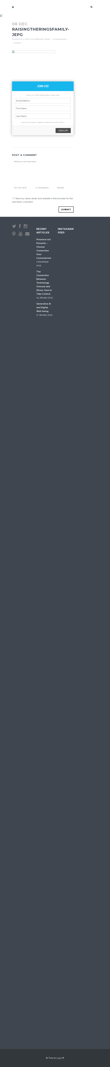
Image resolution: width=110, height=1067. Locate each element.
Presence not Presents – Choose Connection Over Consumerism (43, 248)
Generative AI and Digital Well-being (43, 308)
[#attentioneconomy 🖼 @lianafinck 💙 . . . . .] (65, 716)
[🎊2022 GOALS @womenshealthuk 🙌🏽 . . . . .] (94, 727)
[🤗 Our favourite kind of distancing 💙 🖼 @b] (79, 315)
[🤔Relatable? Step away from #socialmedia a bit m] (94, 526)
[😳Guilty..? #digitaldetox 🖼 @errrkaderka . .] (65, 537)
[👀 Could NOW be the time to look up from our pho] (94, 336)
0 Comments (59, 39)
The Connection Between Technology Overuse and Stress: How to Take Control (44, 282)
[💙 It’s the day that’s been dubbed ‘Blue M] (79, 846)
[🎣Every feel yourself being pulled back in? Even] (65, 345)
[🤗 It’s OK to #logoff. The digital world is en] (79, 552)
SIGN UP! (63, 130)
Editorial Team (42, 39)
